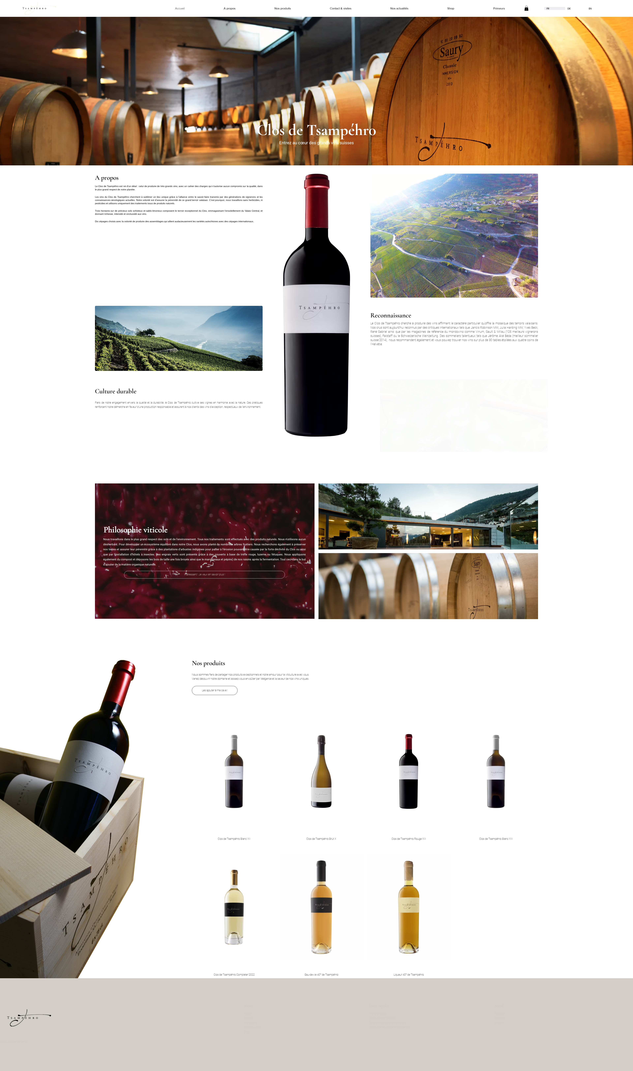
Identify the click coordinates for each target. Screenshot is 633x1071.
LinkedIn (508, 1022)
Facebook (509, 1013)
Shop (256, 1032)
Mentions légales (387, 1013)
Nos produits (260, 1022)
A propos (258, 1018)
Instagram (509, 1018)
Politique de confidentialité (392, 1018)
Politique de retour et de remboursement (399, 1027)
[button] (212, 8)
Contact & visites (262, 1027)
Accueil (257, 1013)
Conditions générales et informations (397, 1022)
